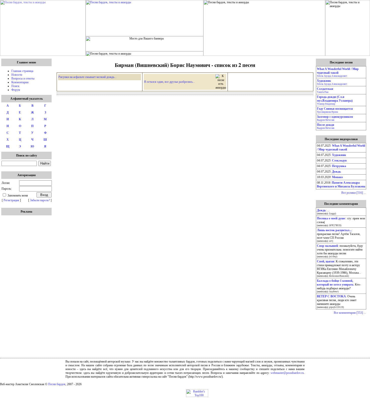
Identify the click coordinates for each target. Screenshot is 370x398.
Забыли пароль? (40, 200)
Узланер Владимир (326, 104)
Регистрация (11, 200)
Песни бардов (56, 384)
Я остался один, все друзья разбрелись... (169, 82)
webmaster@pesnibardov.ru (287, 373)
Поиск (15, 86)
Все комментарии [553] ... (350, 312)
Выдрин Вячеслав (325, 120)
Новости (16, 74)
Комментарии (19, 82)
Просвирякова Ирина (327, 112)
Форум (15, 90)
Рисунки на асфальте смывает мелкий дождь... (87, 77)
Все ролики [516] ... (353, 192)
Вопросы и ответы (22, 78)
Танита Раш (322, 92)
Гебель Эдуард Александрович (332, 76)
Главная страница (22, 71)
